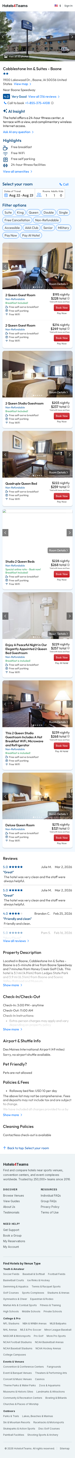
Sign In (68, 5)
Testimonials (11, 1212)
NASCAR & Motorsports (17, 1335)
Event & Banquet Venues (17, 1372)
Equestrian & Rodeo (41, 1298)
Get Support (11, 1230)
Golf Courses (11, 1292)
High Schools (11, 1311)
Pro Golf (38, 1335)
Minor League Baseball (57, 1329)
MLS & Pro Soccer (30, 1329)
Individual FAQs (51, 1195)
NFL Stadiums (11, 1323)
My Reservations (14, 1241)
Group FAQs (49, 1201)
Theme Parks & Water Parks (19, 1385)
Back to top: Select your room (28, 1148)
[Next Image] (72, 36)
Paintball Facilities (13, 1434)
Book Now (62, 307)
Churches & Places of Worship (21, 1404)
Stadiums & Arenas (58, 1292)
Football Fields (56, 1274)
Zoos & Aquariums (49, 1385)
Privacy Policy (50, 1206)
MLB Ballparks (58, 1323)
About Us (9, 1206)
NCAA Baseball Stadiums (17, 1348)
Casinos (40, 1379)
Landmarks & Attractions (50, 1391)
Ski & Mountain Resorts (16, 1422)
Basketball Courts (13, 1280)
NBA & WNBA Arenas (35, 1323)
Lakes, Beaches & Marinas (37, 1416)
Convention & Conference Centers (23, 1366)
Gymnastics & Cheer (15, 1298)
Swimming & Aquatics (15, 1286)
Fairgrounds (54, 1366)
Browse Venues (13, 1195)
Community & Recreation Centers (22, 1397)
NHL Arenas (10, 1329)
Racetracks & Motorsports (48, 1422)
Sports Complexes (33, 1292)
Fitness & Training (50, 1305)
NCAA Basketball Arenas (49, 1342)
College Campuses (14, 1354)
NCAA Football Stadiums (17, 1342)
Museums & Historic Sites (18, 1391)
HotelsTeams (15, 6)
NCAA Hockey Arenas (48, 1348)
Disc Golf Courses (49, 1428)
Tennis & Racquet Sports (46, 1286)
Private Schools (53, 1311)
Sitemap (65, 1448)
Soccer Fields (11, 1274)
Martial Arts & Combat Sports (20, 1305)
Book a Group (12, 1235)
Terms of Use (50, 1212)
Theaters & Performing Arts (51, 1372)
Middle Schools (31, 1311)
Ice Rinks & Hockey (38, 1280)
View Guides (11, 1201)
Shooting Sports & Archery (42, 1434)
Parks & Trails (11, 1416)
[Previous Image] (3, 36)
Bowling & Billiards (56, 1397)
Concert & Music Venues (17, 1379)
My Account (11, 1246)
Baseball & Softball (34, 1274)
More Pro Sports (56, 1335)
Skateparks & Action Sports (19, 1428)
